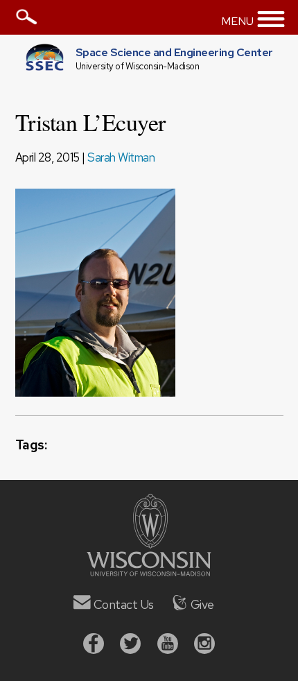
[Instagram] (204, 645)
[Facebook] (93, 645)
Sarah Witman (121, 157)
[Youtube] (167, 645)
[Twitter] (130, 645)
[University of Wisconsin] (149, 572)
